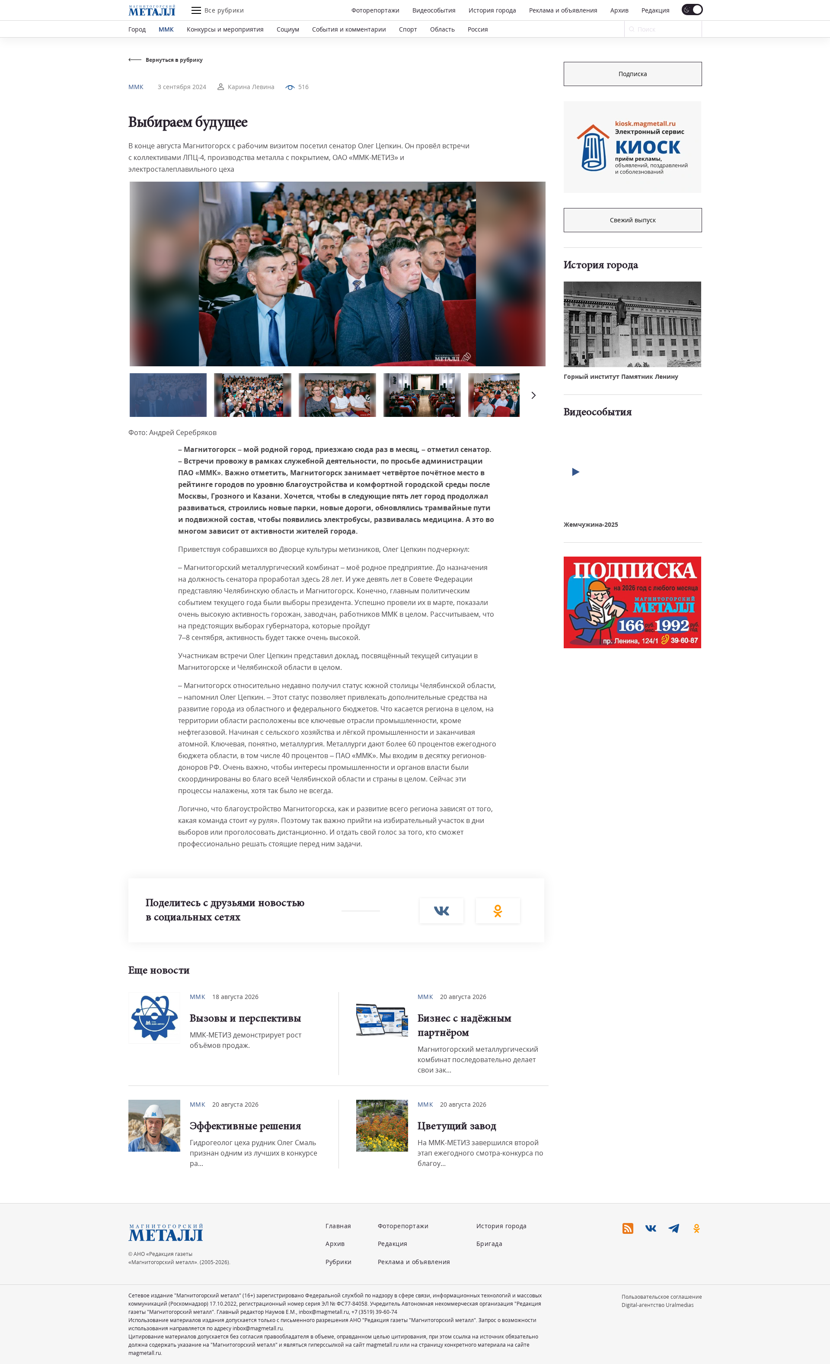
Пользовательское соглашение (662, 1296)
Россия (478, 29)
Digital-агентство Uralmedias (658, 1305)
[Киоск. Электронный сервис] (632, 147)
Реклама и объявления (563, 10)
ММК (166, 29)
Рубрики (339, 1262)
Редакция (656, 10)
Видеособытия (434, 10)
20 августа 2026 (463, 997)
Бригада (489, 1243)
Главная (338, 1226)
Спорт (408, 29)
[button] (533, 395)
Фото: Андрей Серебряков (172, 432)
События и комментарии (349, 29)
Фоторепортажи (375, 10)
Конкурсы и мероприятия (225, 29)
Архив (619, 10)
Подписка (633, 74)
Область (442, 29)
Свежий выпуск (633, 220)
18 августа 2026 (235, 997)
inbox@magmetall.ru (324, 1312)
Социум (288, 29)
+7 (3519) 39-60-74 (374, 1312)
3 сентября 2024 (182, 87)
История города (492, 10)
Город (137, 29)
